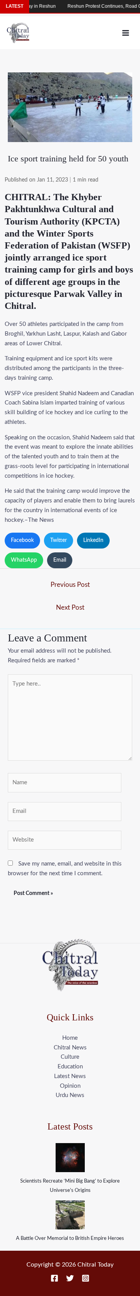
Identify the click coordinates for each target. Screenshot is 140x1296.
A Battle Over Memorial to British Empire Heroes (70, 1238)
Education (70, 1067)
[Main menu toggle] (125, 32)
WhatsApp (24, 560)
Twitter (58, 540)
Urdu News (70, 1095)
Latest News (70, 1076)
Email (59, 560)
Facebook (22, 540)
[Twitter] (70, 1278)
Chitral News (70, 1048)
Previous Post (70, 584)
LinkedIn (93, 540)
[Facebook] (54, 1278)
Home (70, 1038)
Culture (70, 1057)
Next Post (70, 607)
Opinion (70, 1086)
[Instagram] (85, 1278)
